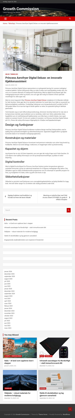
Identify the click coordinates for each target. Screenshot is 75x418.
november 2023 (9, 313)
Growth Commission (21, 8)
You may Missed (11, 335)
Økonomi (43, 388)
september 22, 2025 (46, 398)
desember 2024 (9, 291)
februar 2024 (8, 306)
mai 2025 (7, 286)
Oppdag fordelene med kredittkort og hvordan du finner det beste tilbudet (20, 196)
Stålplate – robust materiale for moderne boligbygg (21, 232)
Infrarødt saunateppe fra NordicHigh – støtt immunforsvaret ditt (25, 227)
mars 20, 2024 (9, 85)
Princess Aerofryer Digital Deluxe (35, 100)
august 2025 (8, 279)
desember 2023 (9, 311)
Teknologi (14, 74)
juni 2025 (7, 284)
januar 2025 (8, 289)
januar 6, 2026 (8, 366)
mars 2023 (7, 328)
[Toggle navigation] (5, 18)
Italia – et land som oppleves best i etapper (18, 223)
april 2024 (7, 301)
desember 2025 (9, 274)
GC (16, 85)
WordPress (66, 414)
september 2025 (9, 276)
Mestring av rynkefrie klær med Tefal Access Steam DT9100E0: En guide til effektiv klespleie (55, 197)
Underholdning (16, 356)
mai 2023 (7, 325)
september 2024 (9, 294)
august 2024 (8, 296)
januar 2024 (8, 308)
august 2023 (8, 318)
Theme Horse (42, 414)
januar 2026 (8, 271)
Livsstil (7, 356)
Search (69, 210)
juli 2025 (7, 281)
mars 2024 (7, 303)
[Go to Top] (70, 409)
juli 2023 (7, 321)
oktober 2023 (8, 316)
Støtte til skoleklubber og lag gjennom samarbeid (20, 236)
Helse (7, 74)
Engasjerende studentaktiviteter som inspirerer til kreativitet (23, 240)
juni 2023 (7, 323)
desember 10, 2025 (45, 366)
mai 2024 (7, 298)
